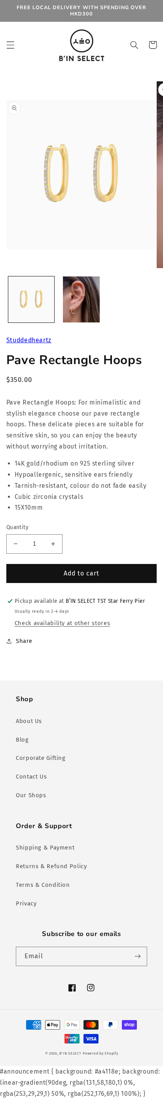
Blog (22, 739)
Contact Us (31, 776)
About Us (29, 721)
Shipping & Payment (45, 847)
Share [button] (24, 640)
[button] (10, 45)
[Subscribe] (138, 956)
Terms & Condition (43, 884)
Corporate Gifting (41, 757)
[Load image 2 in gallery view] (81, 299)
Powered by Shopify (100, 1053)
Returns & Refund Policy (51, 866)
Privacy (26, 903)
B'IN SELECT (70, 1053)
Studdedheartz (28, 340)
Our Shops (31, 795)
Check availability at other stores (62, 623)
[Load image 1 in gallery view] (31, 299)
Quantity (17, 527)
